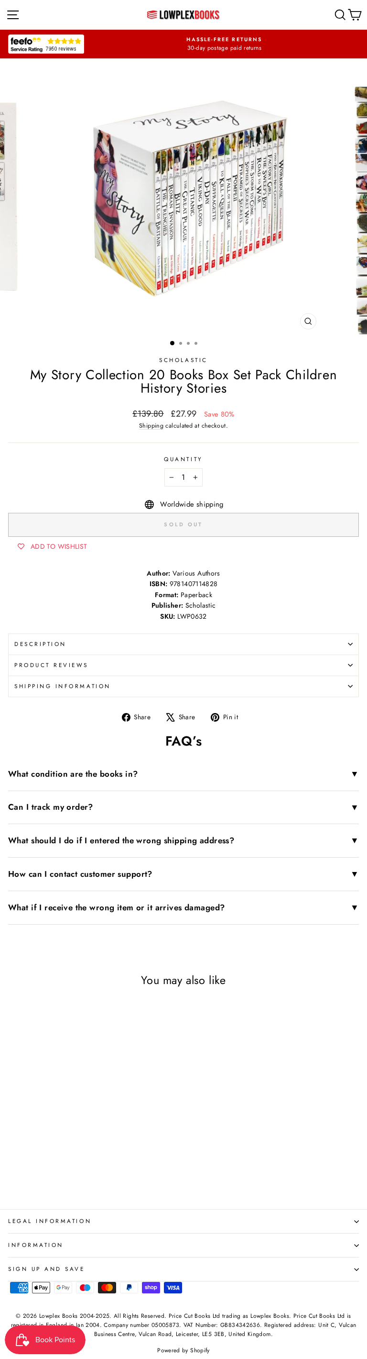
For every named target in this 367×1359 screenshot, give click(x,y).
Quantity (183, 459)
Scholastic (183, 360)
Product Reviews (51, 665)
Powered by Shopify (183, 1350)
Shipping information (62, 686)
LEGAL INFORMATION (49, 1221)
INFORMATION (36, 1245)
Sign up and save (46, 1269)
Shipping (151, 425)
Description (40, 644)
